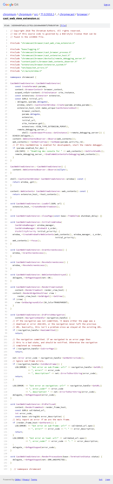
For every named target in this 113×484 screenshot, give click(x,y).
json (107, 479)
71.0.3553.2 (47, 14)
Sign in (107, 4)
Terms (34, 479)
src (36, 14)
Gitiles (18, 479)
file (63, 25)
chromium (9, 14)
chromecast (67, 14)
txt (100, 479)
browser (82, 14)
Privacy (25, 479)
